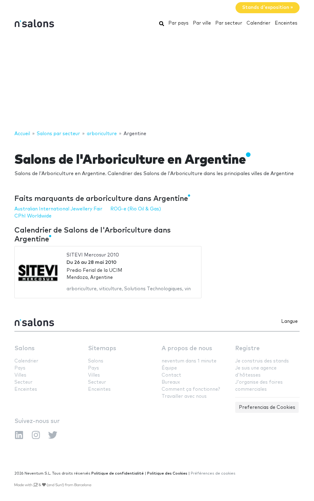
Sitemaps (102, 348)
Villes (20, 375)
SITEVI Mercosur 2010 (93, 255)
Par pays (178, 23)
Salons (24, 348)
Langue (289, 321)
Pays (19, 368)
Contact (171, 375)
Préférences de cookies (213, 474)
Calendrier (258, 23)
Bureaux (171, 382)
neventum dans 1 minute (189, 361)
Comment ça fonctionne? (191, 389)
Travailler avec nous (184, 396)
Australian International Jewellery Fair (58, 209)
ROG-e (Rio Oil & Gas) (135, 209)
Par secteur (228, 23)
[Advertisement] (157, 81)
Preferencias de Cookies (267, 407)
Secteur (23, 382)
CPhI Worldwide (33, 216)
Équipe (169, 368)
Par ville (202, 23)
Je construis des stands (262, 361)
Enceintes (286, 23)
